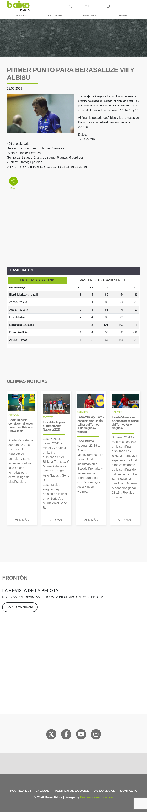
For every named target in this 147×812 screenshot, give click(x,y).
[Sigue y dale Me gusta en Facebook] (66, 735)
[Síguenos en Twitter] (51, 735)
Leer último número (20, 607)
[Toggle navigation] (129, 7)
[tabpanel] (73, 314)
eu (87, 6)
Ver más (22, 520)
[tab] (37, 280)
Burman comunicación (96, 797)
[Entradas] (108, 6)
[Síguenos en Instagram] (95, 735)
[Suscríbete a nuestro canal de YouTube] (81, 735)
